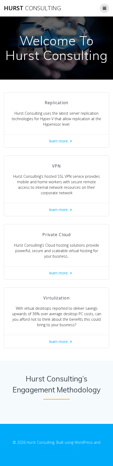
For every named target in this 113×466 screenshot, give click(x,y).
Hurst (32, 8)
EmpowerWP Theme (56, 447)
